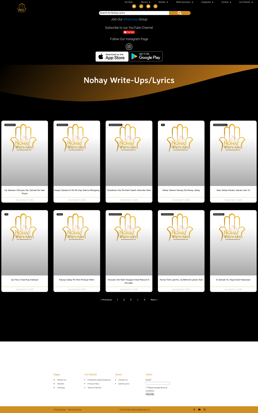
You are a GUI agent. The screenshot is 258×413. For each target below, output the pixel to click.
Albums (144, 2)
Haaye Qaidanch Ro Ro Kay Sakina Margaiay (77, 190)
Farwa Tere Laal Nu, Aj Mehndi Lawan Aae (181, 279)
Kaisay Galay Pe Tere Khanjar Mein (76, 279)
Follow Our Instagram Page (129, 39)
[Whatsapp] (141, 6)
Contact (224, 2)
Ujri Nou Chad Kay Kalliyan (24, 279)
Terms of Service (74, 410)
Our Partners (244, 2)
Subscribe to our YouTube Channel (129, 28)
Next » (154, 299)
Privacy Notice (60, 410)
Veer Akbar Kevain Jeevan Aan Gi (233, 190)
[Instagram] (155, 6)
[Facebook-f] (194, 410)
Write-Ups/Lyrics (183, 2)
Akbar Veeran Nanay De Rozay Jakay (181, 190)
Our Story (129, 2)
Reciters (161, 2)
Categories (206, 2)
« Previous (106, 299)
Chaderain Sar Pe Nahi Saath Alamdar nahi (129, 190)
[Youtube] (148, 6)
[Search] (180, 13)
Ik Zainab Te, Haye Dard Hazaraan (233, 279)
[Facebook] (134, 6)
